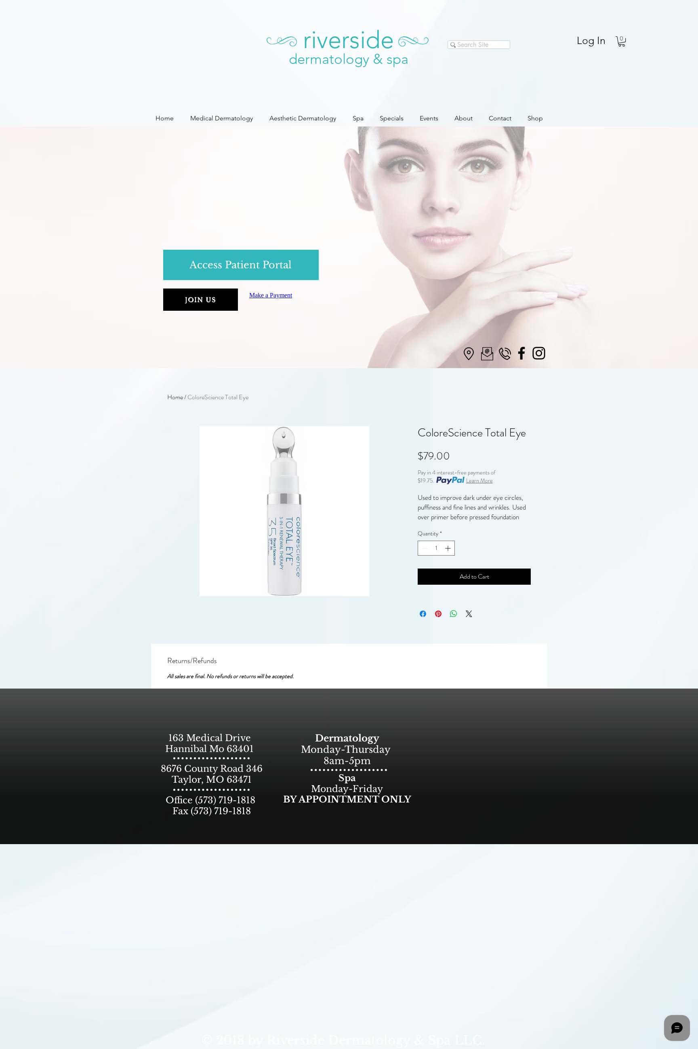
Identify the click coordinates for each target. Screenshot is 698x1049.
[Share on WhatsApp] (453, 614)
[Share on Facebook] (423, 614)
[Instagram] (538, 353)
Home (175, 397)
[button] (622, 41)
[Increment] (449, 548)
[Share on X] (469, 614)
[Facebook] (521, 353)
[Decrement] (424, 548)
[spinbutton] (436, 548)
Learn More (479, 480)
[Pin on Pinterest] (438, 614)
